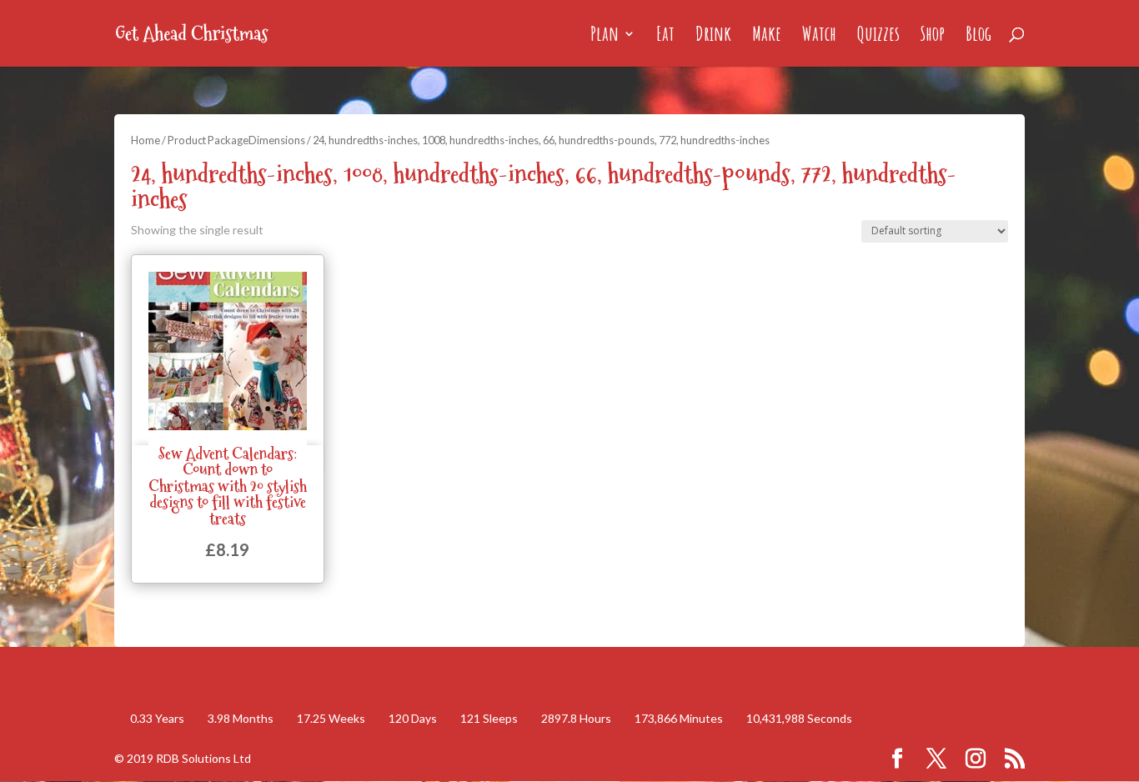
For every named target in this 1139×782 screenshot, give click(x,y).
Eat (665, 37)
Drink (713, 37)
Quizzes (878, 37)
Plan (604, 37)
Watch (819, 37)
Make (766, 37)
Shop (933, 37)
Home (145, 140)
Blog (978, 37)
